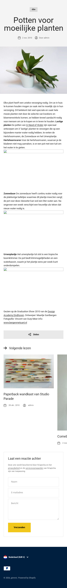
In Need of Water (34, 125)
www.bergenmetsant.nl (15, 322)
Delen (36, 334)
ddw (33, 9)
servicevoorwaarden (34, 468)
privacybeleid (14, 468)
